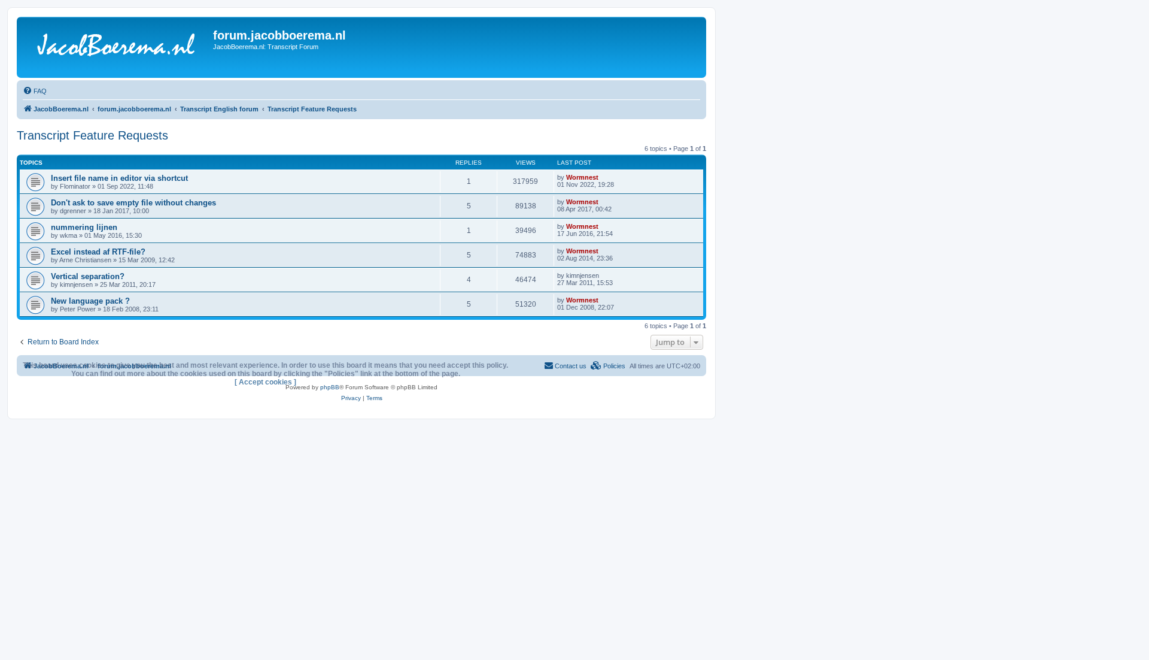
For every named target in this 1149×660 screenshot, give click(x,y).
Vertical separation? (87, 276)
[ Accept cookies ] (265, 382)
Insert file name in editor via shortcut (119, 178)
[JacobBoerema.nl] (116, 47)
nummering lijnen (84, 227)
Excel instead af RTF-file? (98, 251)
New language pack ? (90, 300)
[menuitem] (35, 91)
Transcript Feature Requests (92, 135)
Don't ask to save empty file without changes (133, 202)
